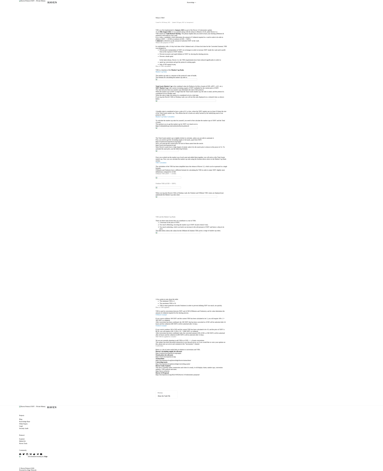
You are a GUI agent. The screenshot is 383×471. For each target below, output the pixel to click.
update (210, 30)
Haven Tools (23, 443)
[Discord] (20, 454)
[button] (195, 2)
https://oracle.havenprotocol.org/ (166, 145)
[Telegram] (38, 454)
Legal (21, 426)
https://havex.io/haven (162, 371)
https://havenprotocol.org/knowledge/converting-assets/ (173, 364)
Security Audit (23, 428)
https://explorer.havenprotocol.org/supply (168, 141)
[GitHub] (27, 454)
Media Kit (22, 441)
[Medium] (31, 454)
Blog (20, 419)
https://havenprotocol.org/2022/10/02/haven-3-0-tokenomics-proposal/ (178, 375)
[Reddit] (34, 454)
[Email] (41, 454)
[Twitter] (24, 454)
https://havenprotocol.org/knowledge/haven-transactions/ (173, 360)
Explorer (22, 439)
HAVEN (52, 2)
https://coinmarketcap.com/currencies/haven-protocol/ (172, 126)
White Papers (23, 424)
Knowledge (190, 2)
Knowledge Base (24, 421)
